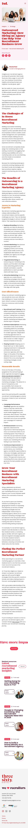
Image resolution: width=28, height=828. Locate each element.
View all (22, 666)
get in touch (15, 622)
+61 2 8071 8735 (6, 798)
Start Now (14, 648)
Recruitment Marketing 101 (16, 48)
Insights (4, 26)
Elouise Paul (13, 67)
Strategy (12, 26)
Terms (3, 816)
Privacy (4, 818)
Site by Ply (4, 820)
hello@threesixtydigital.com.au (11, 800)
